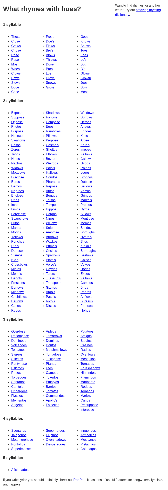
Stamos (16, 255)
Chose (16, 50)
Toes (84, 50)
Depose (17, 250)
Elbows (51, 154)
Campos (87, 283)
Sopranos (18, 382)
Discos (51, 306)
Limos (15, 209)
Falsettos (52, 405)
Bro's (49, 50)
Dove (15, 87)
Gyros (85, 209)
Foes (84, 55)
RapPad (79, 480)
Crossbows (19, 264)
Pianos (51, 363)
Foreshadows (90, 368)
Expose (16, 113)
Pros (49, 69)
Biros (84, 287)
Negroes (17, 191)
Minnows (17, 292)
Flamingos (88, 377)
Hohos (85, 310)
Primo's (51, 246)
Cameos (52, 372)
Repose (51, 186)
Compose (53, 122)
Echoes (86, 131)
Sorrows (87, 117)
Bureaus (87, 301)
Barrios (51, 386)
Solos (50, 228)
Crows (16, 73)
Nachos (17, 163)
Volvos (85, 264)
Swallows (18, 140)
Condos (51, 177)
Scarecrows (19, 218)
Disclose (17, 177)
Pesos (15, 145)
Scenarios (18, 430)
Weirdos (52, 163)
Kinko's (86, 246)
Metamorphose (22, 439)
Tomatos (52, 391)
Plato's (51, 260)
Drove (50, 78)
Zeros (15, 149)
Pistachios (88, 444)
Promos (86, 205)
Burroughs (88, 250)
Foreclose (18, 214)
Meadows (18, 172)
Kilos (84, 136)
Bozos (50, 159)
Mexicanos (88, 439)
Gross (50, 87)
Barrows (17, 301)
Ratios (16, 372)
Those (15, 36)
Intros (15, 205)
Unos (15, 200)
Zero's (85, 145)
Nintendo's (88, 372)
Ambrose (52, 232)
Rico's (50, 301)
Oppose (17, 122)
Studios (86, 340)
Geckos (51, 250)
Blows (50, 55)
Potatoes (87, 331)
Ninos (50, 218)
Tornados (87, 363)
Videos (51, 331)
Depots (16, 278)
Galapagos (88, 449)
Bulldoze (87, 228)
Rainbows (53, 131)
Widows (17, 168)
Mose (85, 92)
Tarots (50, 273)
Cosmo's (52, 145)
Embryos (52, 382)
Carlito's (17, 386)
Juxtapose (53, 359)
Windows (87, 113)
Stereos (17, 354)
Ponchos (17, 241)
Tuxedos (52, 377)
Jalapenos (18, 435)
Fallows (86, 278)
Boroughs (88, 232)
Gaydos (51, 269)
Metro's (16, 273)
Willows (51, 223)
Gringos (86, 195)
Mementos (18, 400)
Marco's (86, 200)
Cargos (51, 214)
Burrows (52, 237)
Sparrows (53, 255)
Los (48, 73)
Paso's (51, 296)
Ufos (49, 368)
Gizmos (51, 287)
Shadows (53, 113)
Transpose (53, 283)
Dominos (52, 340)
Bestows (87, 255)
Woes (15, 69)
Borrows (17, 287)
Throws (51, 59)
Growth (86, 78)
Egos (49, 126)
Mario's (86, 395)
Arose (85, 140)
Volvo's (51, 264)
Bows (15, 78)
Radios (86, 349)
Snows (51, 82)
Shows (86, 46)
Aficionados (19, 470)
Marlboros (88, 382)
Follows (51, 117)
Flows (50, 46)
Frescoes (18, 283)
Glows (85, 73)
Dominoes (18, 340)
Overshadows (56, 439)
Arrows (86, 126)
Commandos (55, 395)
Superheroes (55, 430)
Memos (86, 223)
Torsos (51, 200)
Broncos (87, 177)
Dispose (17, 131)
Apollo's (52, 400)
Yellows (17, 237)
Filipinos (52, 435)
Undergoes (19, 391)
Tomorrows (54, 336)
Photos (16, 126)
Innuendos (88, 430)
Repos (16, 310)
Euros (15, 182)
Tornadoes (53, 354)
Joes (84, 82)
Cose (15, 92)
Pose (15, 59)
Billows (86, 214)
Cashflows (19, 296)
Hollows (17, 136)
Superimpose (21, 449)
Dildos (85, 163)
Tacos (15, 154)
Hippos (51, 209)
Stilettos (17, 359)
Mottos (16, 232)
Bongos (51, 195)
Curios (85, 400)
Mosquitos (88, 359)
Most (14, 64)
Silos (84, 241)
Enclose (17, 195)
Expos (85, 273)
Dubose (86, 182)
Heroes (86, 122)
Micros (16, 269)
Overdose (18, 331)
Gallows (86, 159)
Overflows (88, 354)
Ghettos (51, 149)
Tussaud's (53, 278)
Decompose (20, 336)
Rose (15, 55)
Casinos (87, 345)
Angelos (17, 405)
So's (84, 87)
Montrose (87, 218)
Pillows (51, 136)
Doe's (50, 41)
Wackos (51, 241)
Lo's (83, 59)
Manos (16, 228)
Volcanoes (19, 345)
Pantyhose (19, 363)
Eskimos (17, 368)
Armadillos (88, 435)
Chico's (86, 260)
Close (15, 41)
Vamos (86, 191)
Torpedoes (19, 377)
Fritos (15, 223)
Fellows (86, 154)
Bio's (14, 260)
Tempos (51, 205)
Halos (15, 159)
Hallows (52, 172)
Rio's (15, 246)
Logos (85, 172)
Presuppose (89, 405)
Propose (52, 140)
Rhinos (86, 168)
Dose (50, 64)
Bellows (86, 186)
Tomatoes (18, 349)
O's (83, 69)
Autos (50, 191)
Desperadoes (56, 444)
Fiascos (17, 395)
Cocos (16, 306)
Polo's (50, 168)
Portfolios (18, 444)
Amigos (86, 336)
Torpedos (87, 391)
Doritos (51, 345)
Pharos (86, 292)
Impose (86, 149)
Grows (16, 46)
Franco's (87, 306)
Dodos (85, 269)
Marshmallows (56, 349)
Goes (84, 36)
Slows (15, 82)
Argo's (50, 292)
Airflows (86, 296)
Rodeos (86, 386)
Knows (86, 41)
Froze (50, 36)
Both (84, 64)
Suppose (17, 117)
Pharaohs (53, 182)
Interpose (87, 409)
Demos (16, 186)
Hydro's (86, 237)
